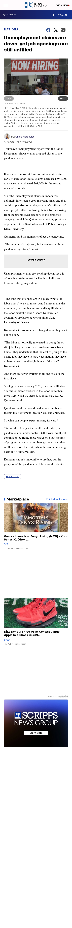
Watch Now (62, 5)
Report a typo (12, 476)
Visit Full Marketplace (57, 499)
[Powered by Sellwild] (63, 696)
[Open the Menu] (6, 5)
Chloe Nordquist (24, 136)
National (12, 29)
